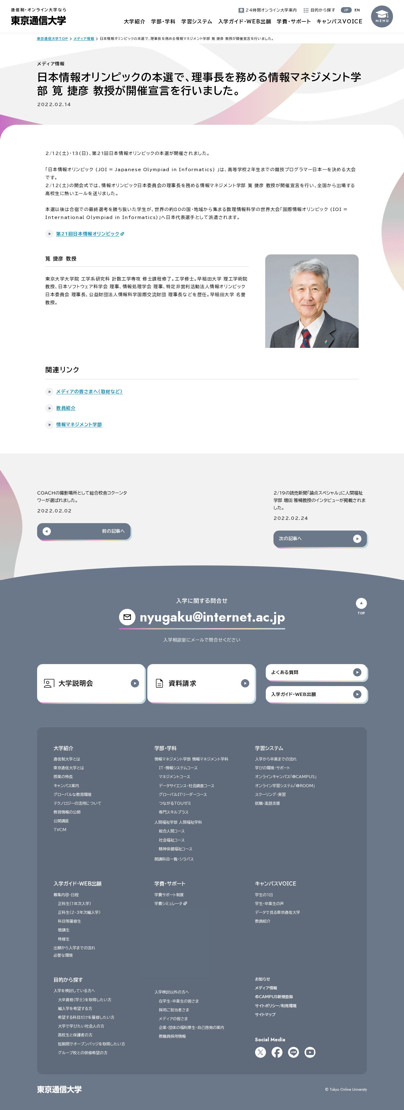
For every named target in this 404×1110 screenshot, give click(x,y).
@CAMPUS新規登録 (274, 997)
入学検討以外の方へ (171, 992)
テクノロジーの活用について (77, 803)
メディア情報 (266, 988)
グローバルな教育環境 (73, 795)
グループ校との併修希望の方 (82, 1053)
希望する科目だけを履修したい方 (86, 1017)
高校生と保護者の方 (75, 1035)
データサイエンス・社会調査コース (186, 786)
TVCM (60, 830)
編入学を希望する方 (75, 1009)
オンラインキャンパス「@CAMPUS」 (286, 777)
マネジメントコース (174, 777)
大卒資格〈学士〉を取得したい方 (84, 1000)
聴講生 (64, 930)
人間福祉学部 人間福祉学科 (178, 822)
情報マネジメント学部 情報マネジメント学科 (191, 759)
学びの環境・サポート (272, 768)
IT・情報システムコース (178, 768)
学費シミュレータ (168, 904)
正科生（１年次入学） (74, 904)
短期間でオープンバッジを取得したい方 (91, 1044)
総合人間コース (172, 831)
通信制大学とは (67, 759)
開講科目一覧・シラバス (174, 859)
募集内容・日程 (66, 895)
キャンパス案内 (66, 786)
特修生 (64, 939)
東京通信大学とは (69, 768)
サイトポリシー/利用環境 (276, 1006)
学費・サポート (294, 21)
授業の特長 (63, 777)
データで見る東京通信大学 (277, 912)
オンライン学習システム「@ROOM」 (285, 786)
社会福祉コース (172, 840)
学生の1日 (264, 895)
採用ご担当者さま (174, 1010)
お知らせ (262, 979)
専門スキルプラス (174, 812)
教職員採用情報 (172, 1036)
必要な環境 (63, 955)
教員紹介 (262, 921)
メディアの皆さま (173, 1019)
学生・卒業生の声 (269, 904)
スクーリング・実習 (270, 795)
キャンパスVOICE (340, 21)
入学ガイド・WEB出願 (245, 21)
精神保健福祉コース (175, 849)
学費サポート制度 (169, 895)
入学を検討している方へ (74, 991)
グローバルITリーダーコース (183, 795)
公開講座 (61, 821)
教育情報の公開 (67, 812)
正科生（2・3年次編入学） (79, 912)
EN (357, 10)
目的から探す (68, 979)
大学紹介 (135, 21)
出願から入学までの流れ (74, 948)
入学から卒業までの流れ (276, 759)
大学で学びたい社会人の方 (81, 1026)
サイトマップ (265, 1015)
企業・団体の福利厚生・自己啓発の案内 (191, 1027)
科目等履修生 (69, 921)
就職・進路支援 (267, 803)
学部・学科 (163, 21)
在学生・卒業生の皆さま (179, 1001)
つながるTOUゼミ (175, 803)
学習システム (197, 21)
